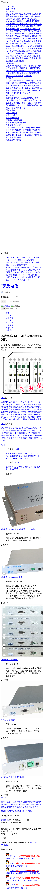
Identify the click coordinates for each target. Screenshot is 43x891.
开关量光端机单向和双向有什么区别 (26, 431)
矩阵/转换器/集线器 (14, 120)
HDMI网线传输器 (13, 100)
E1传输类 (10, 63)
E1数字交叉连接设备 (14, 76)
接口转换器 (21, 123)
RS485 (14, 458)
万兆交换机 (19, 61)
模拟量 (36, 456)
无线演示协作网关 (13, 137)
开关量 (30, 456)
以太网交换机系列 (13, 125)
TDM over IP (27, 83)
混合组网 (37, 467)
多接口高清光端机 (8, 720)
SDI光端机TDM (20, 433)
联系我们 (9, 330)
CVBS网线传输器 (29, 105)
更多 (3, 398)
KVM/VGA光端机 (21, 36)
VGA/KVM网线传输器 (29, 98)
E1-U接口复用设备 (32, 73)
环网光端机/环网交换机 (20, 24)
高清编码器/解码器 (30, 88)
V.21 (38, 454)
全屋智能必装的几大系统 (30, 419)
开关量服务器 (17, 90)
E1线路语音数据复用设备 (16, 71)
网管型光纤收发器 (27, 29)
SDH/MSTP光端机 (13, 21)
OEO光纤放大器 (19, 48)
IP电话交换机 (31, 81)
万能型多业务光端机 (9, 660)
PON (8, 454)
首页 (8, 313)
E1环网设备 (22, 68)
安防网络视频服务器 (32, 86)
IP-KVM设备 (25, 93)
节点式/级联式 (18, 467)
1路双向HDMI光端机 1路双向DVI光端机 (18, 529)
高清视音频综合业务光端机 (12, 777)
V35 (19, 458)
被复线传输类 (11, 115)
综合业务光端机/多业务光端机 (18, 14)
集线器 (8, 123)
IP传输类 (9, 78)
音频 (12, 456)
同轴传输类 (10, 110)
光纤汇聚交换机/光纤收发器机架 (19, 26)
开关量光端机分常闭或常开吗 (29, 438)
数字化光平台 (36, 24)
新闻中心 (9, 320)
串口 (25, 456)
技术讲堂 (9, 325)
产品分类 (9, 323)
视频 (8, 456)
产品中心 (9, 316)
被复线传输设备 (12, 118)
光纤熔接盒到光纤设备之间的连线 (15, 428)
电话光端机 (32, 19)
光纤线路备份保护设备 (20, 53)
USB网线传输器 (27, 100)
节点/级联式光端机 (30, 39)
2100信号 (17, 454)
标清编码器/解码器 (14, 88)
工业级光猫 (13, 46)
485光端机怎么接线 (11, 435)
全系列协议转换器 (13, 66)
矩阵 (14, 123)
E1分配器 (28, 76)
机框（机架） (11, 6)
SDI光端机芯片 (7, 433)
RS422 (27, 458)
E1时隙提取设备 (17, 73)
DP (11, 454)
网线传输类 (10, 95)
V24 (22, 458)
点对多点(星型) (12, 469)
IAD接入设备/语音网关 (15, 81)
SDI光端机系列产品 (18, 19)
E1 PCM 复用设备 (29, 66)
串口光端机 (17, 43)
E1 (32, 458)
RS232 (8, 458)
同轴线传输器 (11, 113)
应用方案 (9, 318)
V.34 (30, 454)
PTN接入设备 (24, 46)
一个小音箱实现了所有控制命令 (22, 417)
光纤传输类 (10, 11)
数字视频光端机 (28, 34)
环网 (26, 467)
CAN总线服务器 (31, 90)
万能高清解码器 (16, 86)
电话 (16, 456)
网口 (3, 445)
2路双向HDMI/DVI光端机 (11, 577)
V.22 (34, 454)
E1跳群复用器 (34, 68)
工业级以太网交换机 (26, 128)
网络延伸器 (20, 108)
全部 (3, 440)
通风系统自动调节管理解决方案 (26, 407)
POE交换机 (27, 56)
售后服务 (9, 328)
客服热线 (5, 820)
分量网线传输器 (15, 105)
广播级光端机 (16, 34)
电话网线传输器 (12, 98)
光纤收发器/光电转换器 (25, 41)
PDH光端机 (26, 21)
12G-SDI (24, 454)
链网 (30, 467)
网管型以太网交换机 (20, 58)
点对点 (8, 467)
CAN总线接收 (26, 435)
